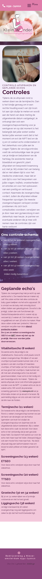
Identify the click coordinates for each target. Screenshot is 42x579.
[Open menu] (29, 5)
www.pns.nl (27, 391)
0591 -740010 (13, 6)
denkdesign (31, 563)
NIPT (13, 335)
